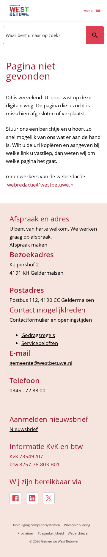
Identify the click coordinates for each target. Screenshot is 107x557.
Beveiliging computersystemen (36, 525)
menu (88, 10)
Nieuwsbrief (24, 429)
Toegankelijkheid (51, 533)
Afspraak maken (28, 244)
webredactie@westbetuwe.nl (41, 184)
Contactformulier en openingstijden (51, 319)
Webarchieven (78, 533)
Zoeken (95, 35)
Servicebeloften (39, 343)
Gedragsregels (38, 335)
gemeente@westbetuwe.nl (41, 363)
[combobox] (44, 35)
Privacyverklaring (77, 525)
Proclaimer (26, 533)
